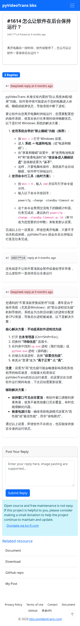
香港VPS (47, 610)
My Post (11, 584)
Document (13, 550)
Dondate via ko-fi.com (23, 525)
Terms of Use (34, 604)
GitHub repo (14, 572)
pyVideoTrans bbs (19, 5)
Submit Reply (17, 493)
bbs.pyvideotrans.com (45, 619)
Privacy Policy (13, 604)
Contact (52, 604)
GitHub (32, 610)
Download (13, 561)
